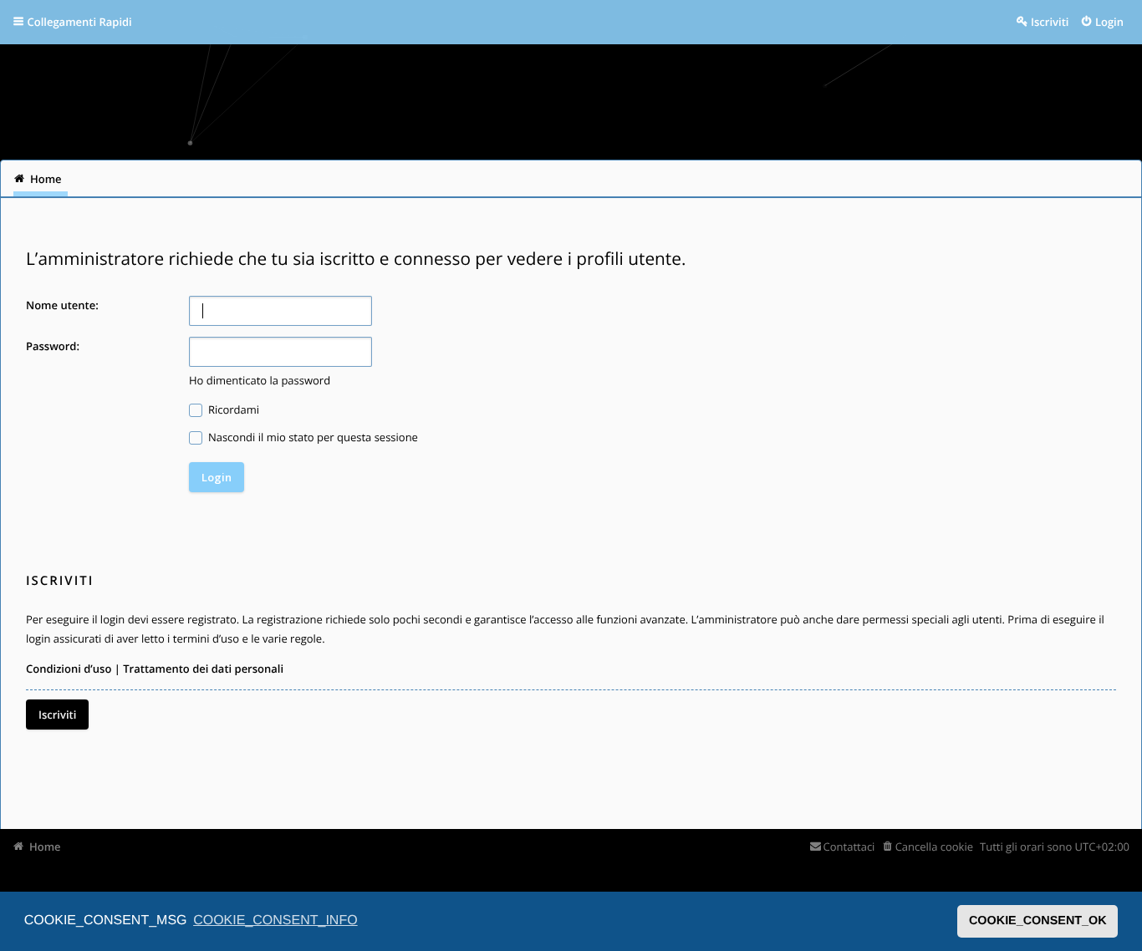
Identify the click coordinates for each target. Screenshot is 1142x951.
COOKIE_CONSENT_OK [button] (1038, 921)
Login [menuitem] (1109, 21)
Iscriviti (57, 714)
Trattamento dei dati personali (203, 668)
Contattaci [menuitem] (848, 846)
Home (45, 846)
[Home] (35, 95)
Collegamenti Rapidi (80, 21)
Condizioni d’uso (68, 668)
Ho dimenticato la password (259, 380)
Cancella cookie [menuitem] (934, 846)
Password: (52, 345)
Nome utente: (62, 305)
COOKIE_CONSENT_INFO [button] (275, 920)
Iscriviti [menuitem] (1049, 21)
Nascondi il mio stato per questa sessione (312, 437)
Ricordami (233, 409)
